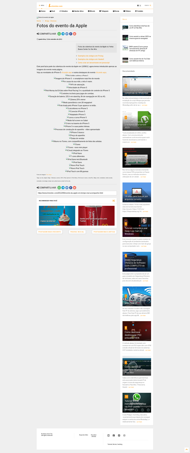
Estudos (64, 11)
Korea (116, 11)
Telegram (104, 11)
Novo (124, 19)
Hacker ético (79, 11)
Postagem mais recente (49, 232)
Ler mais (144, 105)
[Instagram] (124, 435)
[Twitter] (119, 435)
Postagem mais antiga (104, 232)
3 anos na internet (48, 221)
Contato (140, 11)
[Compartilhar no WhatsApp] (59, 35)
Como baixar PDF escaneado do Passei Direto (135, 161)
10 (126, 396)
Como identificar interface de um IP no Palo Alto (135, 370)
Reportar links (83, 435)
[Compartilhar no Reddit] (74, 35)
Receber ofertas (94, 435)
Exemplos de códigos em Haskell (91, 59)
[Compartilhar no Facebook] (70, 35)
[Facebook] (114, 435)
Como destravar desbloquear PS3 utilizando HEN (133, 335)
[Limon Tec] (55, 6)
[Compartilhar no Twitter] (67, 35)
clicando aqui (66, 72)
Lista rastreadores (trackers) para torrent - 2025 (136, 125)
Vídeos (128, 11)
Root (53, 11)
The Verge (49, 174)
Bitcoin (92, 11)
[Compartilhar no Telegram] (63, 35)
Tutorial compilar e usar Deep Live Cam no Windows (136, 231)
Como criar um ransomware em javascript (94, 63)
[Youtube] (109, 435)
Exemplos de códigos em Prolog (90, 56)
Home (43, 11)
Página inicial (77, 232)
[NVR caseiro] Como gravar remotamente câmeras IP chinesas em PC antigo (138, 49)
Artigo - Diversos (50, 21)
